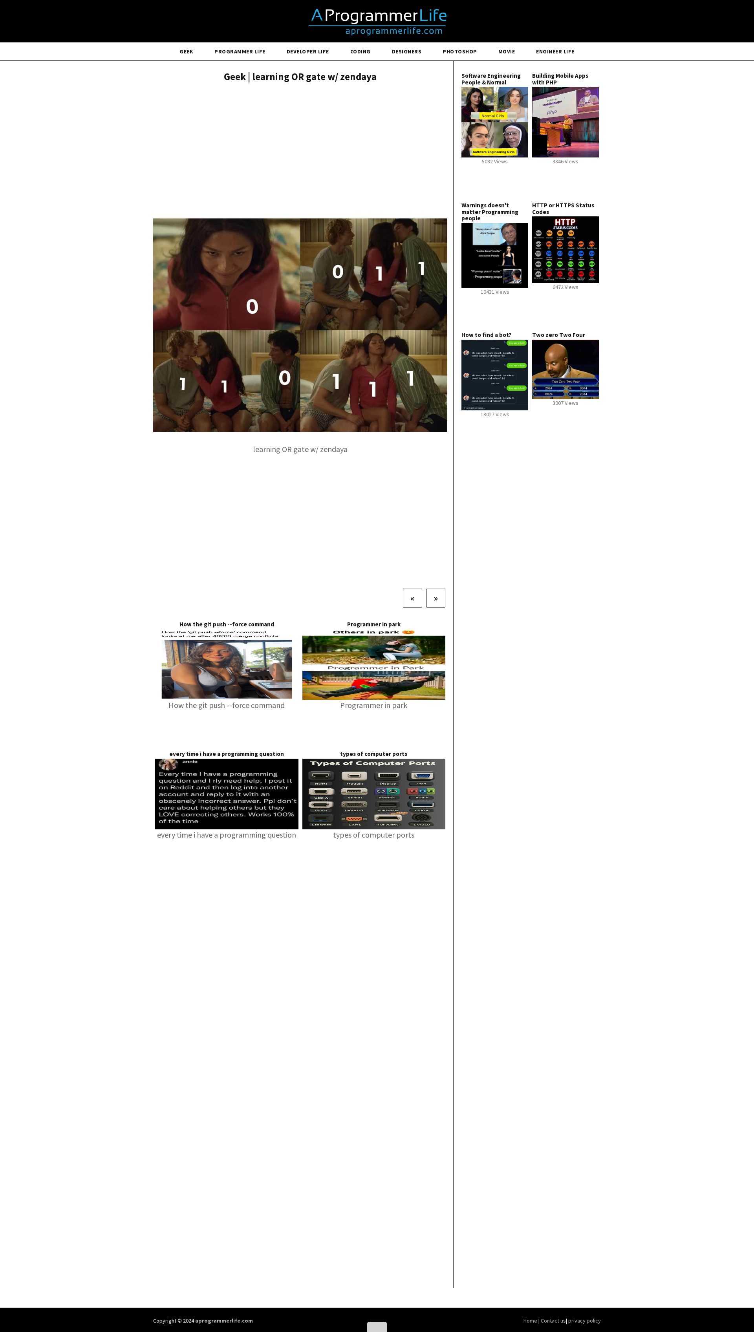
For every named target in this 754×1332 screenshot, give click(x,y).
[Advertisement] (300, 147)
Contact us (553, 1320)
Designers (407, 51)
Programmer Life (239, 51)
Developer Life (308, 51)
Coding (360, 51)
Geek (186, 51)
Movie (506, 51)
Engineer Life (555, 51)
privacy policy (584, 1320)
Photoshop (460, 51)
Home (530, 1320)
